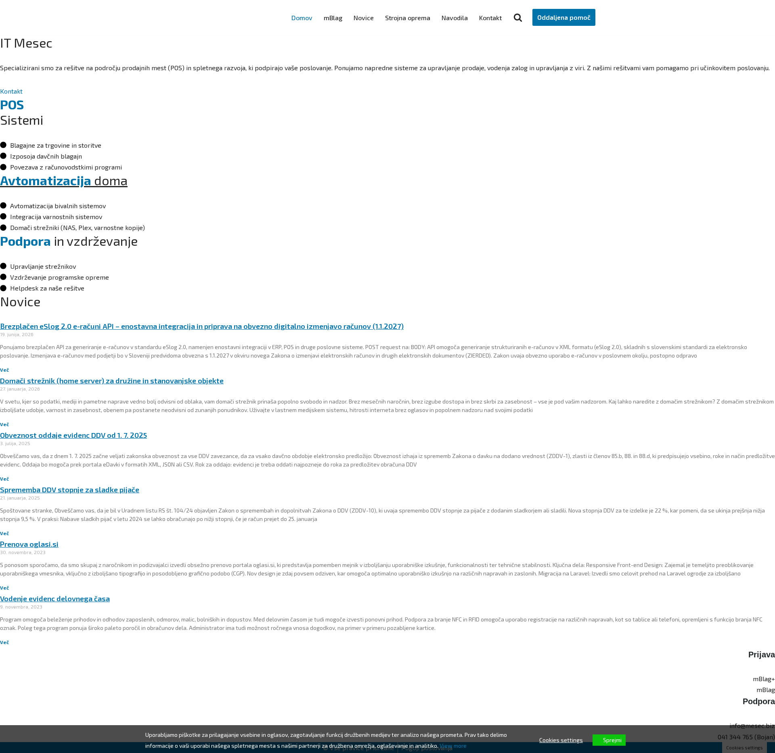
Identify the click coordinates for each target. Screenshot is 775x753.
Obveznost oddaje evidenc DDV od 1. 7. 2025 (73, 435)
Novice (364, 17)
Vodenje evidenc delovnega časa (55, 598)
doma (64, 180)
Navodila (455, 17)
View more (453, 745)
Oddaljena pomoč (564, 17)
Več (4, 369)
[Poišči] (517, 17)
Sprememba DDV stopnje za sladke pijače (69, 489)
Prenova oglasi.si (29, 544)
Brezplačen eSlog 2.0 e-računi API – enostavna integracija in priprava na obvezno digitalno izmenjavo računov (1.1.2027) (202, 326)
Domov (301, 17)
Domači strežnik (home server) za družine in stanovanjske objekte (112, 380)
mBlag (333, 17)
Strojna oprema (407, 17)
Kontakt (490, 17)
